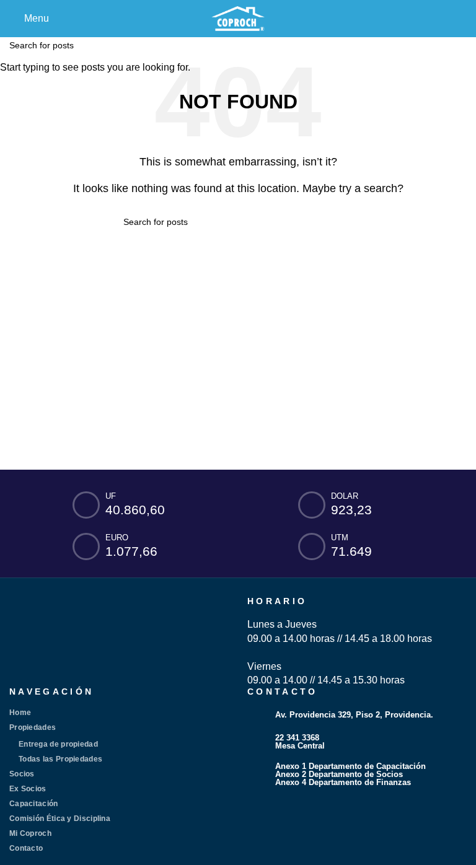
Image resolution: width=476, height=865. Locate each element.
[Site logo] (238, 17)
